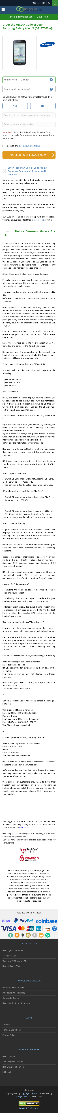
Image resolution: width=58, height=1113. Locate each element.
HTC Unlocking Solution (13, 1066)
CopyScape (21, 1096)
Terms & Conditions (29, 146)
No (42, 106)
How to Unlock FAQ (11, 966)
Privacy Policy (8, 1035)
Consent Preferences (29, 1108)
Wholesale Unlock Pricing (14, 992)
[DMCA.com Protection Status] (29, 1104)
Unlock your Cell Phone (13, 950)
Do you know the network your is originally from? (27, 98)
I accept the (23, 146)
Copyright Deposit (29, 1093)
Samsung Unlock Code (12, 1061)
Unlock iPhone (8, 1056)
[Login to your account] (55, 3)
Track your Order (10, 955)
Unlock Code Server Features (16, 1003)
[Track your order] (49, 3)
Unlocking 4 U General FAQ (14, 961)
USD (34, 3)
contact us (39, 219)
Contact (6, 1024)
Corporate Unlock (10, 998)
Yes (15, 106)
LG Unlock (6, 1072)
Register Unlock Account (13, 987)
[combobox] (29, 115)
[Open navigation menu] (3, 10)
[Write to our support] (44, 3)
